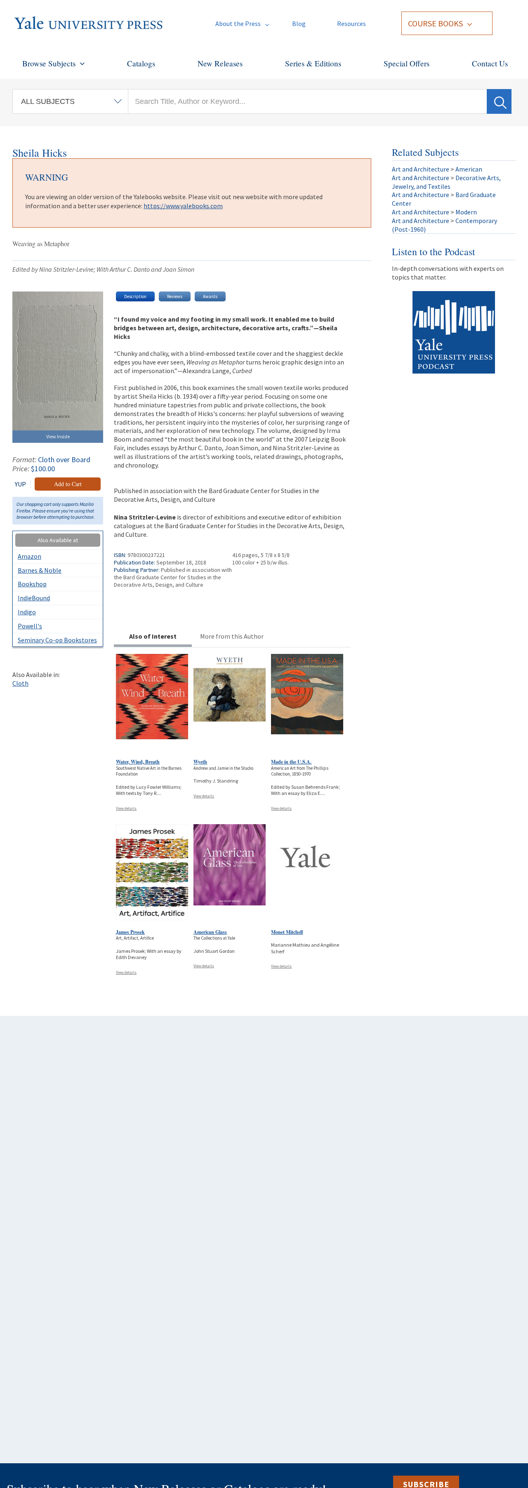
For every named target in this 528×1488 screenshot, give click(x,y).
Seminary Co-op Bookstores (57, 640)
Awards (210, 296)
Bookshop (32, 584)
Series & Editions (313, 63)
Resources (351, 23)
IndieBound (34, 598)
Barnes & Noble (39, 570)
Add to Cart (68, 484)
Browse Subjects (48, 63)
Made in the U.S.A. (291, 761)
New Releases (220, 63)
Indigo (27, 612)
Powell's (30, 626)
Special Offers (406, 63)
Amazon (29, 556)
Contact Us (490, 63)
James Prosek (130, 932)
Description (135, 296)
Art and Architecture (420, 169)
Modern (466, 212)
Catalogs (141, 63)
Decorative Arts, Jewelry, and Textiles (446, 182)
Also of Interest (153, 636)
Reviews (174, 296)
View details (126, 808)
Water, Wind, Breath (138, 761)
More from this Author (232, 636)
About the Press (238, 23)
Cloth (20, 683)
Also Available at (58, 540)
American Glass (210, 932)
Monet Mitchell (287, 932)
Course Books (435, 23)
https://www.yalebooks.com (183, 206)
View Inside (58, 436)
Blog (299, 23)
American (468, 169)
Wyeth (200, 761)
